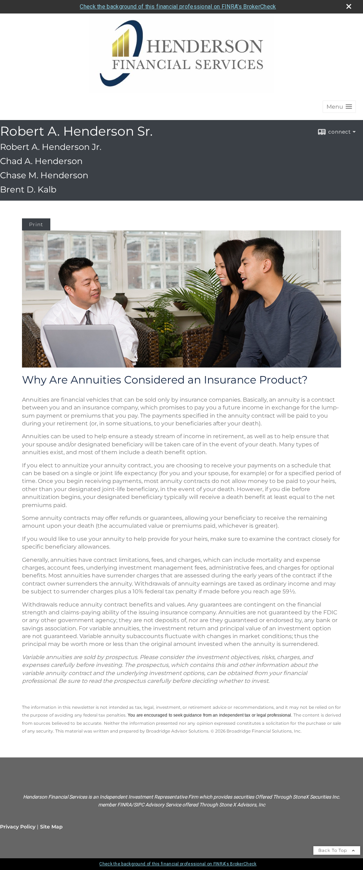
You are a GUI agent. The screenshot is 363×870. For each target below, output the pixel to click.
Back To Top (333, 850)
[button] (339, 106)
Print (36, 224)
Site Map (51, 826)
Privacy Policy (17, 826)
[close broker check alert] (349, 6)
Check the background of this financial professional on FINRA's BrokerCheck (178, 6)
